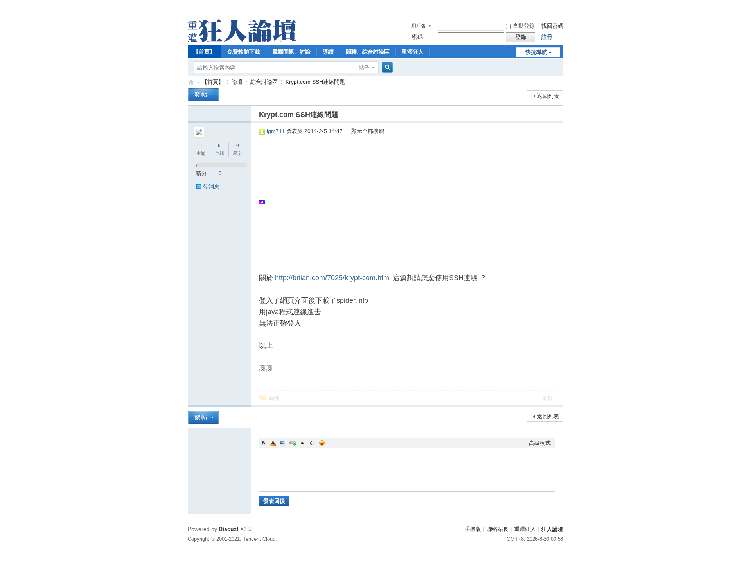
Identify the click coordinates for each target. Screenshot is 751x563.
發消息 (211, 186)
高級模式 (540, 443)
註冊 (546, 37)
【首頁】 (204, 52)
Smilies (322, 443)
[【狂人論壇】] (242, 40)
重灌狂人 (413, 52)
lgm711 (276, 131)
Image (283, 443)
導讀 (328, 52)
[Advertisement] (403, 202)
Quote (302, 443)
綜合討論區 (264, 82)
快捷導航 (536, 52)
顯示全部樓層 (367, 131)
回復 (274, 398)
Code (312, 443)
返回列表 (548, 96)
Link (292, 443)
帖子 (364, 68)
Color (273, 443)
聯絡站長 (497, 529)
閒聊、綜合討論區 (368, 52)
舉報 (547, 398)
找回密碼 (552, 26)
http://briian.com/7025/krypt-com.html (333, 278)
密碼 (417, 37)
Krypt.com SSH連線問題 (315, 82)
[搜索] (386, 67)
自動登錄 (524, 26)
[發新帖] (203, 94)
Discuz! (229, 529)
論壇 (237, 82)
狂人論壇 (552, 529)
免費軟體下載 (243, 52)
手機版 (473, 529)
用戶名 (418, 26)
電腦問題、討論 (291, 52)
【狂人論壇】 (191, 82)
